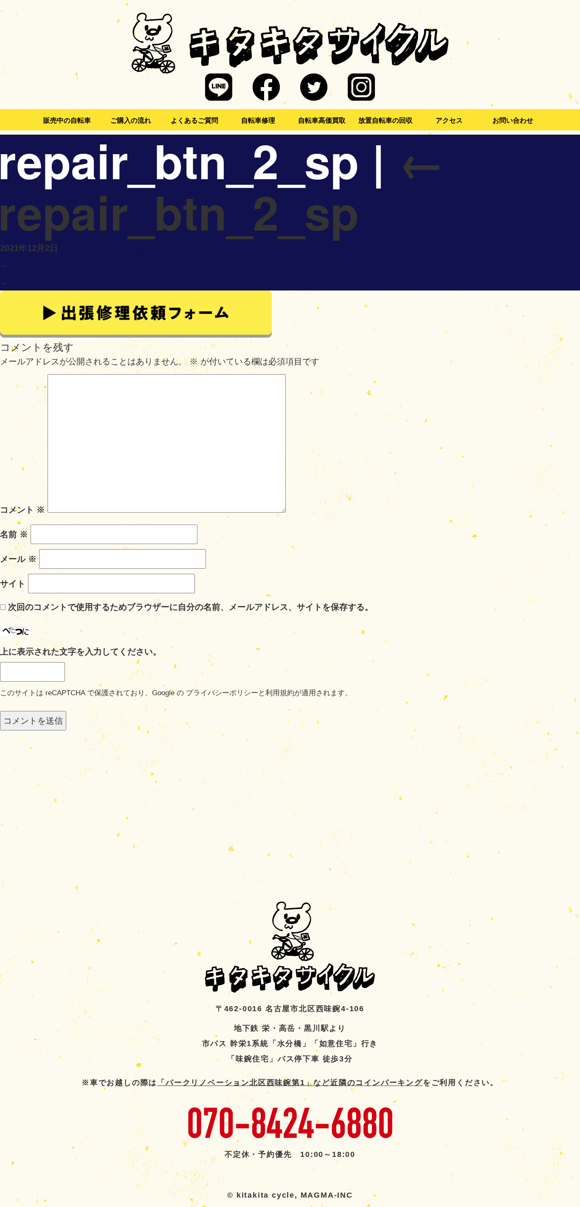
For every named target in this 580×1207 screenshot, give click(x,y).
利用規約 (279, 693)
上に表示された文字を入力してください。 (80, 651)
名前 (14, 534)
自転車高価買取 (322, 120)
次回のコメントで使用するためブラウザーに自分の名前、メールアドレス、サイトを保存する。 (190, 607)
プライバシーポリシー (222, 693)
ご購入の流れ (130, 120)
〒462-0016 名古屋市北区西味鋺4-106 (290, 1008)
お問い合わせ (513, 120)
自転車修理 (258, 120)
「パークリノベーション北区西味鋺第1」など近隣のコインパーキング (290, 1082)
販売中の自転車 (67, 120)
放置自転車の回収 (385, 120)
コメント (22, 509)
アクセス (449, 120)
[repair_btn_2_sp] (136, 313)
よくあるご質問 (194, 120)
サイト (12, 583)
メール (18, 559)
